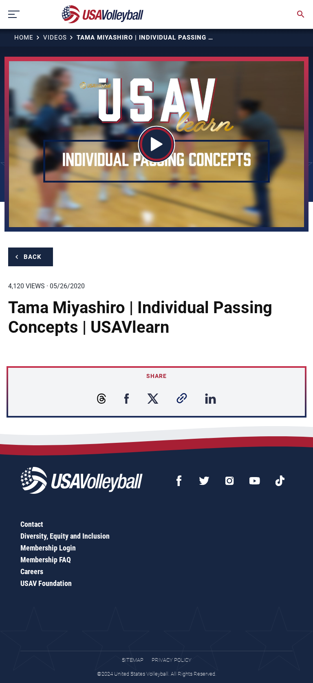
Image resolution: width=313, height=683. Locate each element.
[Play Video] (156, 144)
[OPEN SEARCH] (301, 14)
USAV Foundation (46, 583)
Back (33, 257)
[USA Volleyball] (103, 14)
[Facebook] (179, 480)
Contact (31, 524)
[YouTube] (254, 480)
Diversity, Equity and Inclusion (65, 536)
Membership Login (48, 548)
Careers (31, 571)
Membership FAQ (45, 559)
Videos (55, 37)
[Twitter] (204, 480)
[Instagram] (229, 480)
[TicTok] (280, 480)
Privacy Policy (172, 660)
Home (23, 37)
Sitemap (132, 660)
